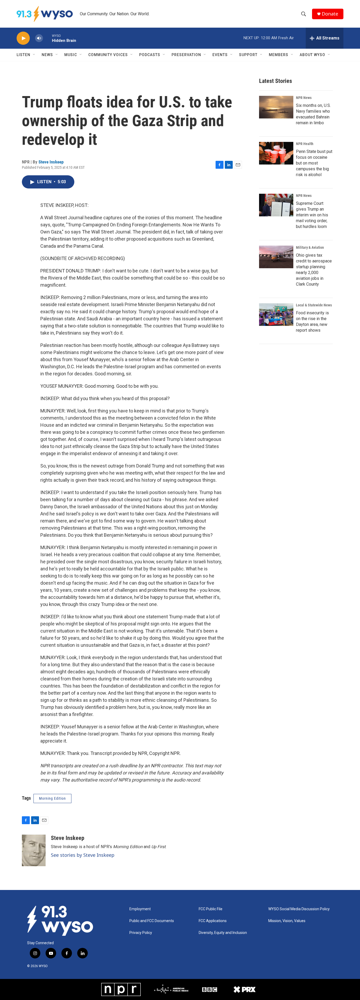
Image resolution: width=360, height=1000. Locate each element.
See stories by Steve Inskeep (82, 855)
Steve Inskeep (51, 162)
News (47, 55)
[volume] (39, 38)
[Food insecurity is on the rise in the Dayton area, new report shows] (276, 314)
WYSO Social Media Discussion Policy (299, 909)
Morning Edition (52, 798)
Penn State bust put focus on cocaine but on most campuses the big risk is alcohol (314, 163)
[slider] (47, 38)
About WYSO (312, 55)
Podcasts (149, 55)
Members (278, 55)
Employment (140, 909)
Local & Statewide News (314, 305)
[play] (23, 38)
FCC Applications (213, 921)
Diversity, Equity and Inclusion (223, 933)
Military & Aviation (310, 247)
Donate (330, 14)
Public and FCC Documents (151, 921)
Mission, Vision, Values (286, 921)
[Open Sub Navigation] (34, 55)
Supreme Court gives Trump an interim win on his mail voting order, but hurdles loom (312, 215)
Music (70, 55)
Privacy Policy (140, 933)
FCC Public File (210, 909)
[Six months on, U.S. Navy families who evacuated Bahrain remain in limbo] (276, 107)
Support (248, 55)
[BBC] (209, 989)
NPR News (304, 98)
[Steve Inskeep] (34, 850)
